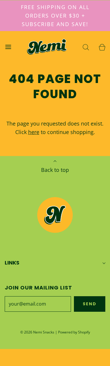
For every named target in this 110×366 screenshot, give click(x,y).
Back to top (55, 169)
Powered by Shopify (74, 332)
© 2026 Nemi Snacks (37, 332)
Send (90, 304)
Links (12, 262)
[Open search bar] (86, 47)
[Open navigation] (8, 47)
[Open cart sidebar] (102, 47)
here (33, 131)
